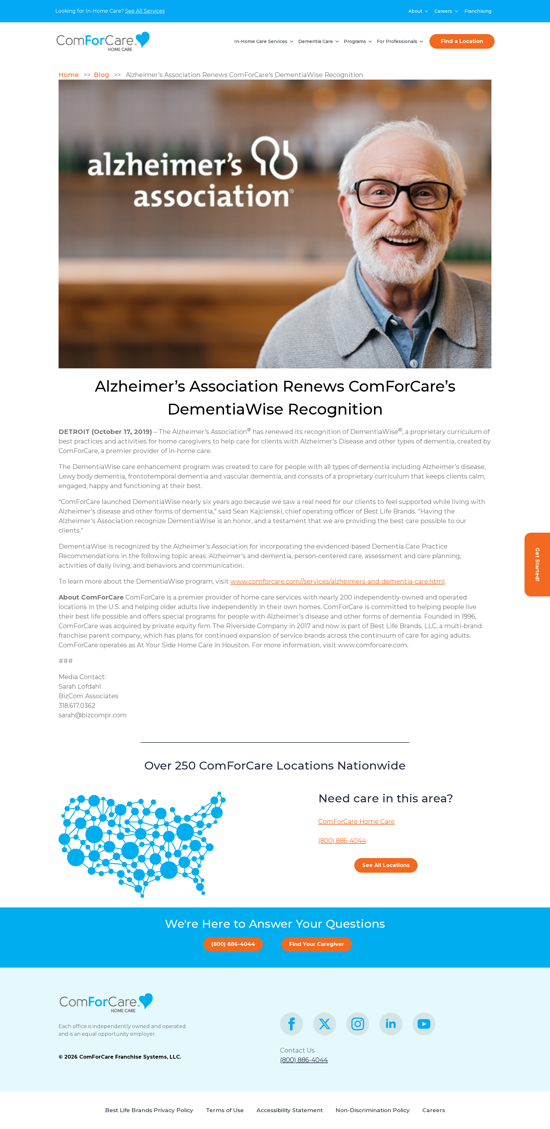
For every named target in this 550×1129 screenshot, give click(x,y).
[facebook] (291, 1023)
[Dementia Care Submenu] (336, 41)
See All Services (145, 11)
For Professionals (397, 41)
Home (71, 75)
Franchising (477, 11)
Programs (355, 41)
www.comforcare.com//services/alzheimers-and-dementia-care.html (337, 581)
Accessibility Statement (290, 1110)
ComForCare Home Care (356, 821)
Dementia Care (315, 41)
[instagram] (357, 1023)
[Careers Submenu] (456, 11)
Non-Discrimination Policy (372, 1110)
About (415, 11)
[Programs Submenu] (369, 41)
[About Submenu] (426, 11)
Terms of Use (225, 1110)
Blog (103, 75)
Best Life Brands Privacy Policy (149, 1110)
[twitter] (324, 1023)
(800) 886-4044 (342, 840)
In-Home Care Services (260, 41)
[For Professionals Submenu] (420, 41)
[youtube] (423, 1023)
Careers (443, 11)
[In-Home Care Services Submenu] (290, 41)
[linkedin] (390, 1023)
